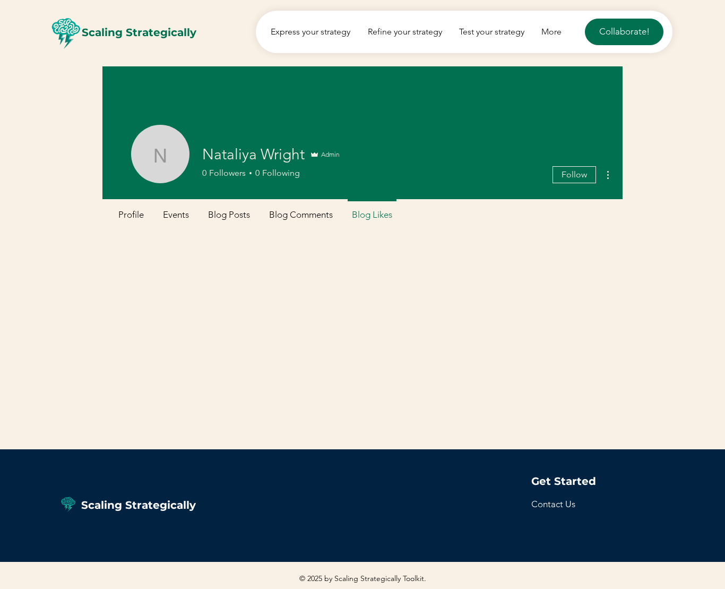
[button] (553, 504)
